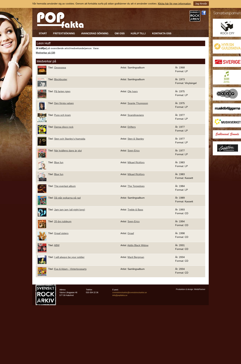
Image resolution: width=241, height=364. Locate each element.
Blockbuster (60, 79)
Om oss (120, 33)
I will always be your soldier (69, 257)
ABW (56, 245)
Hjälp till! (138, 33)
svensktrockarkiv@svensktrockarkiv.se (129, 292)
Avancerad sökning (95, 33)
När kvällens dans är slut (68, 150)
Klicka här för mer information (174, 3)
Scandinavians (136, 115)
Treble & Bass (135, 209)
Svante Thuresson (138, 103)
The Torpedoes (136, 186)
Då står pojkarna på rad (67, 197)
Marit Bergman (136, 257)
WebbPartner (199, 289)
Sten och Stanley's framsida (69, 138)
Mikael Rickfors (136, 162)
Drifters (132, 126)
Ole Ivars (133, 91)
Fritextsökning (64, 33)
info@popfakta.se (119, 295)
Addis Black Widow (137, 245)
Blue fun (58, 162)
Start (43, 33)
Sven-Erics (134, 150)
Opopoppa (60, 67)
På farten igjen (62, 91)
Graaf (131, 233)
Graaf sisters (61, 233)
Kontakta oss (161, 33)
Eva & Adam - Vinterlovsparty (70, 269)
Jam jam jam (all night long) (69, 209)
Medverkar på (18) (45, 53)
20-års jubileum (62, 221)
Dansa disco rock (63, 126)
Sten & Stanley (136, 138)
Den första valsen (64, 103)
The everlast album (65, 186)
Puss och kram (62, 115)
